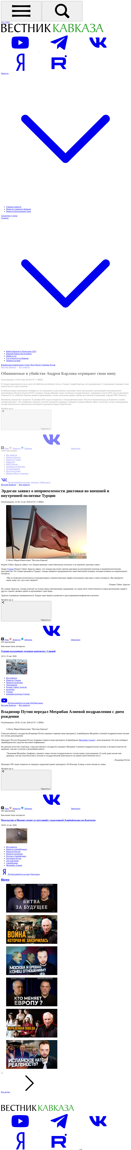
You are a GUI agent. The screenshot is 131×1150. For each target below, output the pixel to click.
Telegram (28, 448)
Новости (16, 448)
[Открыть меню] (21, 11)
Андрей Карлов (13, 469)
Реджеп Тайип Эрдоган (16, 687)
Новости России (13, 457)
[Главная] (52, 32)
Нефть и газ (11, 356)
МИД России (12, 464)
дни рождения (12, 912)
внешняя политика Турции (18, 694)
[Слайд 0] (2, 1124)
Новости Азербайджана (16, 901)
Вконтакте (75, 448)
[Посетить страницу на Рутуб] (59, 71)
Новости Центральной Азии (18, 211)
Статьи (14, 216)
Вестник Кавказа (8, 367)
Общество (10, 462)
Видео (38, 365)
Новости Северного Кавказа (18, 209)
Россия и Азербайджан (16, 908)
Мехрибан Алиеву (87, 792)
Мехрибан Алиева (14, 917)
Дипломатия (11, 685)
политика (10, 689)
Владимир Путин (13, 910)
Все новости (24, 367)
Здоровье (45, 365)
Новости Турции (13, 460)
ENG (8, 22)
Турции (10, 569)
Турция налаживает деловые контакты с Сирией (28, 651)
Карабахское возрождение (12, 365)
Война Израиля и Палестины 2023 (21, 351)
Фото (32, 365)
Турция (9, 692)
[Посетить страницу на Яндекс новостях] (20, 71)
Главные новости (13, 207)
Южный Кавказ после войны (19, 354)
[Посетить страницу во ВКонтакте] (98, 51)
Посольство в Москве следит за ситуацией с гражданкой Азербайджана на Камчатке (48, 872)
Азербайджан (12, 915)
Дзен (6, 448)
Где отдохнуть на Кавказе (17, 358)
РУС (3, 22)
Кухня (52, 365)
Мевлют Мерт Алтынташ (17, 473)
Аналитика (6, 216)
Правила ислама (13, 360)
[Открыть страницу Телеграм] (59, 51)
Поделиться (45, 429)
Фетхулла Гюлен (13, 471)
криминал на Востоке (15, 466)
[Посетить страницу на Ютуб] (20, 51)
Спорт (27, 365)
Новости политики (14, 682)
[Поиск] (62, 11)
